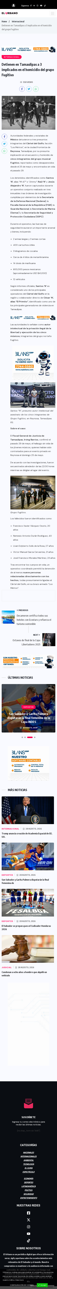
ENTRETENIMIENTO (28, 1198)
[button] (22, 737)
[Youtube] (28, 1233)
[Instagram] (28, 1226)
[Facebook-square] (28, 1213)
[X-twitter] (28, 1219)
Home (4, 21)
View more (19, 1280)
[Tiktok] (28, 1240)
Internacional (18, 21)
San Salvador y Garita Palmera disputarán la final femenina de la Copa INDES (28, 718)
